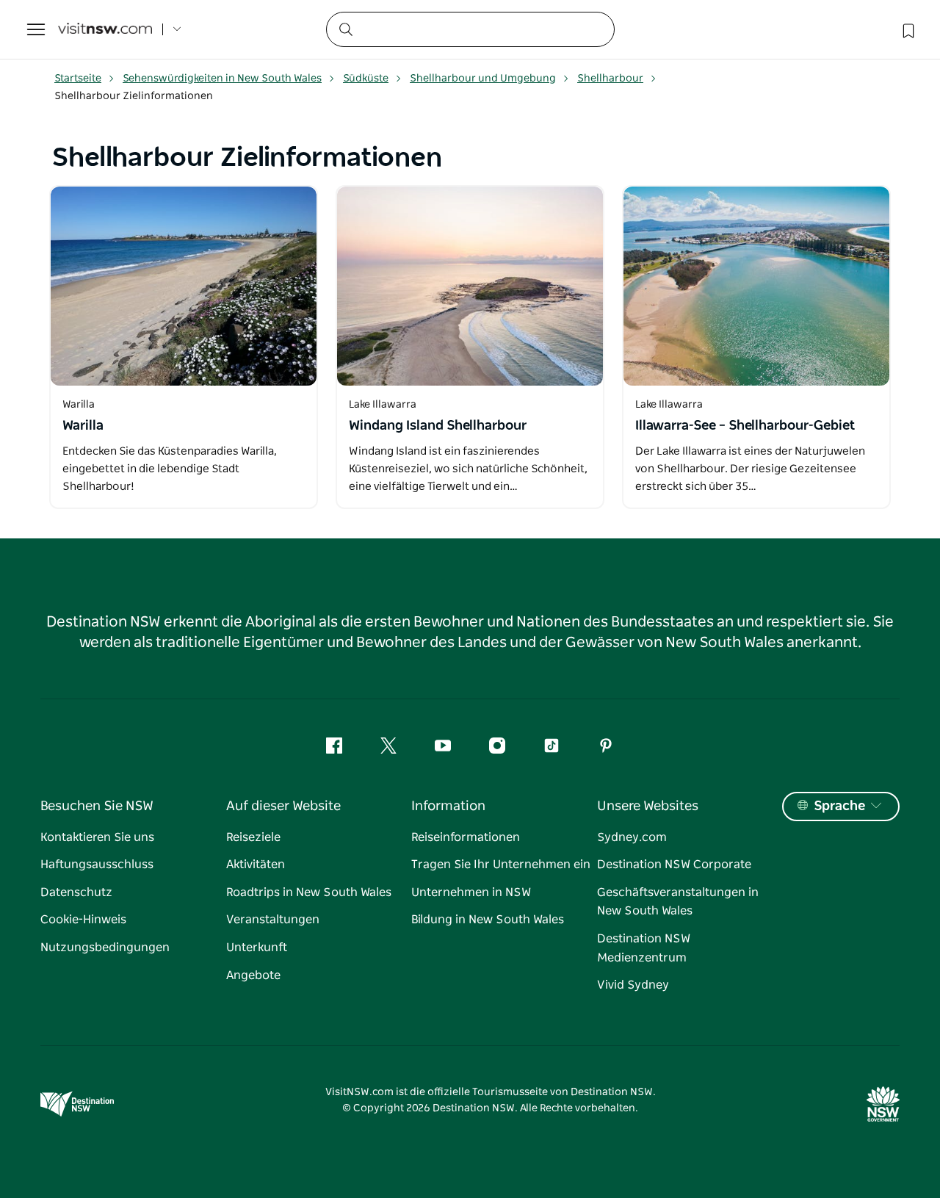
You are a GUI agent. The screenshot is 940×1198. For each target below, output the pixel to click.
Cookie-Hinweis (83, 919)
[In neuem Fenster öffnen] (184, 286)
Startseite (77, 78)
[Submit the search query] (345, 28)
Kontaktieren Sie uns (97, 837)
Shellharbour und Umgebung (483, 78)
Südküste (365, 78)
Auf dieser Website (283, 806)
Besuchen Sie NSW (96, 806)
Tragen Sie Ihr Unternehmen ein (500, 864)
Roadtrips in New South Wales (308, 892)
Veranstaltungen (272, 919)
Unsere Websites (647, 806)
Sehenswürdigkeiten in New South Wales (222, 78)
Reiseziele (253, 837)
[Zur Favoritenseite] (907, 29)
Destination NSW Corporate (674, 864)
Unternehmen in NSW (471, 892)
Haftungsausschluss (96, 864)
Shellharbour (610, 78)
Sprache (839, 806)
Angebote (253, 975)
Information (448, 806)
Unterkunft (256, 947)
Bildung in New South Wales (487, 919)
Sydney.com (632, 837)
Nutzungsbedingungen (105, 947)
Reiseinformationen (465, 837)
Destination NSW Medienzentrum (643, 948)
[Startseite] (105, 30)
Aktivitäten (255, 864)
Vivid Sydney (633, 985)
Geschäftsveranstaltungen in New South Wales (678, 902)
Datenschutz (76, 892)
